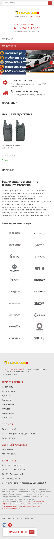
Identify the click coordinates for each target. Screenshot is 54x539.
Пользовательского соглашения (16, 506)
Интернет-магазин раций (13, 369)
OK (31, 532)
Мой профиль (9, 454)
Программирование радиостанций (19, 434)
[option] (27, 62)
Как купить (7, 387)
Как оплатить (8, 391)
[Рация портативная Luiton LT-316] (14, 131)
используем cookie (18, 532)
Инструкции (8, 404)
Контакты (7, 418)
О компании (8, 413)
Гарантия (6, 400)
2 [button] (27, 71)
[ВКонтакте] (4, 525)
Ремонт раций (9, 429)
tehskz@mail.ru (34, 16)
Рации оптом (8, 438)
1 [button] (24, 71)
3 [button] (29, 71)
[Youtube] (10, 525)
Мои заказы (8, 449)
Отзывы (6, 409)
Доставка (6, 396)
